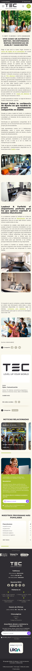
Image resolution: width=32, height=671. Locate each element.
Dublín (13, 149)
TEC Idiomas (10, 76)
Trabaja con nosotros (16, 620)
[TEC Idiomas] (13, 6)
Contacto (16, 616)
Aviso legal (16, 666)
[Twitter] (12, 585)
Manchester (21, 218)
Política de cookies (24, 666)
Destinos (13, 36)
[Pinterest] (23, 585)
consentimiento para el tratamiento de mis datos (14, 506)
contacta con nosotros (17, 309)
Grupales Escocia (7, 526)
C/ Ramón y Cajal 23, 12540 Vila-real (24, 595)
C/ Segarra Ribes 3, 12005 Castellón (23, 601)
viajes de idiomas (22, 94)
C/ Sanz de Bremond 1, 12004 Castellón (8, 601)
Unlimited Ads (19, 663)
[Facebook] (8, 585)
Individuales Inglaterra (8, 533)
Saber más (6, 395)
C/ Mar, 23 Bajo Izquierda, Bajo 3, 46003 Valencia (8, 595)
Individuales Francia (7, 530)
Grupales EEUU (6, 528)
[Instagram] (19, 585)
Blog (16, 618)
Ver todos (6, 540)
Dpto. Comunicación (24, 36)
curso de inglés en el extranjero (12, 51)
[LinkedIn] (16, 585)
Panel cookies (16, 669)
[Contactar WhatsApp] (28, 6)
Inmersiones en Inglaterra (9, 535)
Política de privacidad (8, 666)
